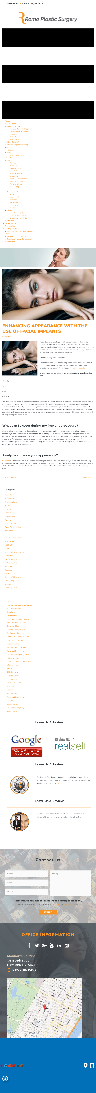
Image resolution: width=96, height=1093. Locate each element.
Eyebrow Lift (10, 516)
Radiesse (8, 570)
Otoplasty (9, 556)
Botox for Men (13, 626)
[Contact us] (85, 1066)
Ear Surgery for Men (15, 633)
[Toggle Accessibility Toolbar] (5, 1078)
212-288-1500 (11, 3)
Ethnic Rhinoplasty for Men (18, 637)
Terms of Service (68, 904)
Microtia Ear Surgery (13, 538)
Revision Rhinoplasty (13, 577)
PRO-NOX (9, 566)
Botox (7, 505)
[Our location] (92, 1066)
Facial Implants (13, 693)
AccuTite (8, 495)
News (7, 548)
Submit (48, 912)
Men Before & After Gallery (18, 619)
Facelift (8, 520)
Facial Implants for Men (16, 647)
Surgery (8, 584)
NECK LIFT (9, 545)
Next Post (88, 477)
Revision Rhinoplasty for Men (19, 654)
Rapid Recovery (11, 573)
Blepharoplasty (11, 502)
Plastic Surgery (11, 559)
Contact (5, 461)
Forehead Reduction (15, 651)
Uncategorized (11, 588)
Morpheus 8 (9, 541)
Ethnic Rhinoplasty (14, 683)
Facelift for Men (13, 644)
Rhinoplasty (9, 581)
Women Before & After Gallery (19, 662)
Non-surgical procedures (15, 552)
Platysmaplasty (11, 563)
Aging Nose (9, 498)
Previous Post (9, 477)
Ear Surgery (12, 679)
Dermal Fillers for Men (16, 630)
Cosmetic (9, 513)
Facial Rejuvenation (13, 527)
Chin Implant (12, 672)
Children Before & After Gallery (19, 605)
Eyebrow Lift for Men (15, 640)
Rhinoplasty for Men (15, 658)
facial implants (8, 336)
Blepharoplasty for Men (16, 622)
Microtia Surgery (14, 608)
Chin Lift (8, 509)
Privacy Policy (56, 904)
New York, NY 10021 (32, 3)
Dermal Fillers (13, 676)
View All (10, 602)
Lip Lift (7, 534)
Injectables (9, 531)
